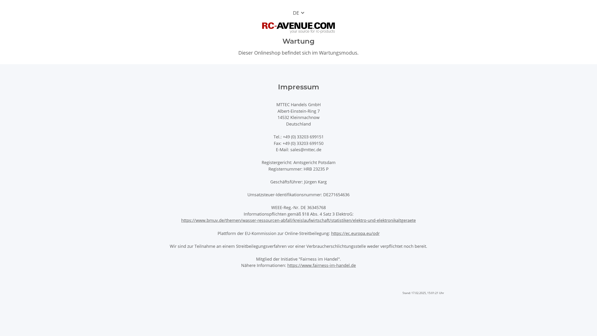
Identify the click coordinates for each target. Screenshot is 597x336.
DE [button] (296, 13)
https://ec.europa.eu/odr (355, 233)
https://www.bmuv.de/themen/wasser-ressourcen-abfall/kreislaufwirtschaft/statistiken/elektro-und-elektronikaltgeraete (298, 220)
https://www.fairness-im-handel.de (321, 265)
